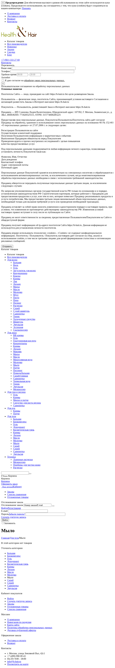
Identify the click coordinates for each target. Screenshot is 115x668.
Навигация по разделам (19, 622)
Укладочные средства (24, 319)
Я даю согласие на (34, 80)
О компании (13, 13)
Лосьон (17, 284)
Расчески (17, 305)
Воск (15, 265)
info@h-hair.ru (14, 661)
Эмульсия (18, 324)
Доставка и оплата (16, 16)
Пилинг (17, 303)
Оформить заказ (9, 484)
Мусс (16, 295)
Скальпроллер (20, 330)
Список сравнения (16, 494)
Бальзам (17, 262)
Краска (16, 276)
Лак (15, 281)
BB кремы (18, 335)
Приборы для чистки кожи (26, 465)
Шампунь (18, 322)
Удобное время (8, 74)
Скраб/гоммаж (20, 376)
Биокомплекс (20, 421)
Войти (4, 508)
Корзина (5, 481)
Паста (16, 297)
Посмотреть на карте (17, 664)
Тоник (16, 316)
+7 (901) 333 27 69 (10, 60)
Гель (15, 268)
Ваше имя (6, 68)
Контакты (12, 21)
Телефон (5, 71)
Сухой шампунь (21, 311)
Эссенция (18, 327)
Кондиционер (20, 273)
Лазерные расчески (23, 459)
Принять (26, 8)
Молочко (17, 292)
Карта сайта (13, 625)
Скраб (16, 446)
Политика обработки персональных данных (29, 627)
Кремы (16, 278)
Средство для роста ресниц (27, 403)
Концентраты (20, 343)
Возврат (11, 19)
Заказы (10, 491)
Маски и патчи (20, 400)
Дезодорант (19, 427)
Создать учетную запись (13, 517)
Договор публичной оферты (21, 630)
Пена (15, 300)
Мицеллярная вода (22, 359)
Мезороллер (19, 389)
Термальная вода (21, 381)
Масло (16, 289)
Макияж (17, 351)
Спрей (16, 308)
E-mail (4, 511)
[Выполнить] (53, 505)
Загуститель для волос (24, 270)
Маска (16, 286)
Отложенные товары (17, 497)
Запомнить (9, 523)
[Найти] (30, 473)
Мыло (16, 365)
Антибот (5, 77)
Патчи (16, 367)
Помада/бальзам (21, 373)
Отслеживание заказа (12, 505)
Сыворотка (19, 313)
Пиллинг (17, 370)
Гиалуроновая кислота (24, 340)
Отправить (7, 246)
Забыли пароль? (17, 514)
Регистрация (14, 508)
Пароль (5, 514)
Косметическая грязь (23, 430)
